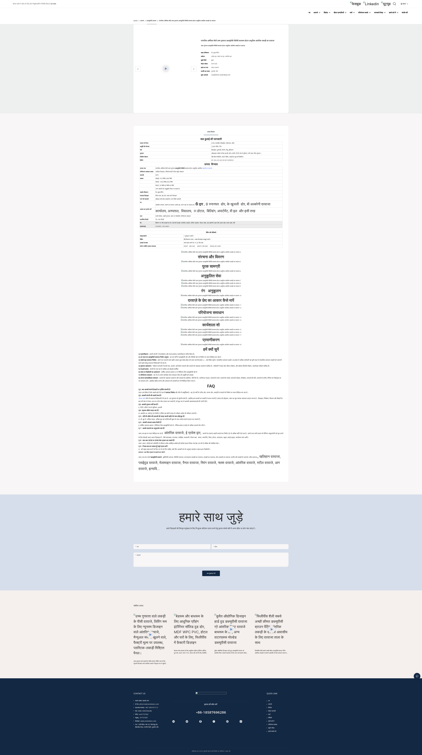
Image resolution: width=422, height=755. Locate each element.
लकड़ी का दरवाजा (207, 168)
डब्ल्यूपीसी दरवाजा (151, 21)
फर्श (269, 714)
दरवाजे (142, 21)
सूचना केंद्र (271, 728)
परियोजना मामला (272, 724)
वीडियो (270, 718)
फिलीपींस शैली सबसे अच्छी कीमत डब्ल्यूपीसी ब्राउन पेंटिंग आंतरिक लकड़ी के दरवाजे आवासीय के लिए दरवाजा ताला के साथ (270, 652)
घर (269, 701)
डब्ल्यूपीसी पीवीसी (180, 168)
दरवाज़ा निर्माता (170, 392)
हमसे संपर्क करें (272, 731)
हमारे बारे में (271, 721)
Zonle (136, 21)
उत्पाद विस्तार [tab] (211, 132)
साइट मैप (228, 751)
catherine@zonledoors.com (149, 704)
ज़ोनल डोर (142, 398)
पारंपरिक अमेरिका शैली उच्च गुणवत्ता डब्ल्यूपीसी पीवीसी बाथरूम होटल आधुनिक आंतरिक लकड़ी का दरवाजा (187, 21)
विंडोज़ (270, 707)
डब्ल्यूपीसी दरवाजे (156, 457)
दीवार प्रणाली (272, 711)
